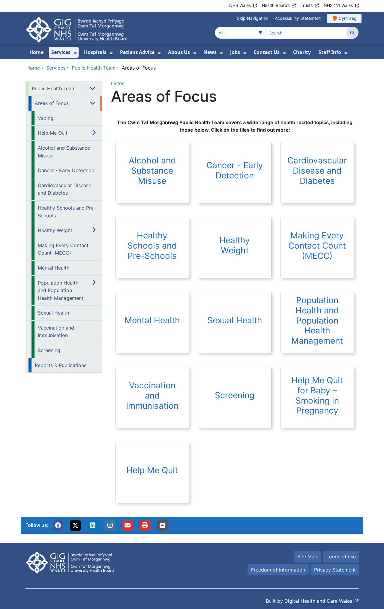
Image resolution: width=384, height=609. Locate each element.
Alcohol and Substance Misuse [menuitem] (64, 152)
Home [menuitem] (36, 52)
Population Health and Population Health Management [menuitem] (60, 290)
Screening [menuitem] (49, 350)
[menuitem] (75, 53)
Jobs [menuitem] (235, 52)
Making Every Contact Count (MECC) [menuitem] (63, 249)
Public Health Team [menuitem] (54, 88)
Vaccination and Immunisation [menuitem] (56, 332)
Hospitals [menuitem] (95, 52)
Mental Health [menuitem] (53, 268)
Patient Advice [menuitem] (137, 52)
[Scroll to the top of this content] (162, 525)
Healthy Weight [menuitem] (55, 230)
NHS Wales (240, 5)
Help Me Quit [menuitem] (53, 133)
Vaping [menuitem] (45, 118)
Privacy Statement (335, 570)
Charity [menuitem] (302, 52)
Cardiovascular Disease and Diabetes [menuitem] (64, 189)
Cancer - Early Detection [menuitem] (66, 170)
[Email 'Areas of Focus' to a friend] (127, 525)
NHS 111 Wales (338, 5)
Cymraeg (348, 18)
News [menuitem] (210, 52)
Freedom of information (278, 570)
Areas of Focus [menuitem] (52, 103)
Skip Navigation (252, 18)
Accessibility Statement (298, 18)
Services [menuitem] (60, 52)
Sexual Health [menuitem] (53, 313)
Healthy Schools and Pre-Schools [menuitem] (67, 212)
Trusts (307, 5)
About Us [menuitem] (179, 52)
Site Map (307, 557)
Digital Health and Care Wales (318, 601)
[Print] (145, 525)
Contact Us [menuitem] (267, 52)
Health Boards (276, 5)
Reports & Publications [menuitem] (60, 365)
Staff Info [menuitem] (330, 52)
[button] (58, 525)
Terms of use (341, 557)
